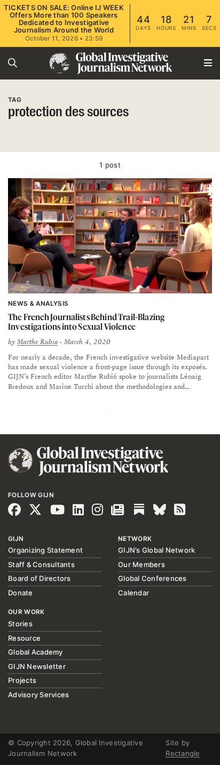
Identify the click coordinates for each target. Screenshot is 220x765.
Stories (20, 623)
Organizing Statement (45, 550)
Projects (22, 680)
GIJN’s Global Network (156, 550)
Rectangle (183, 753)
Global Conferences (152, 578)
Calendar (133, 592)
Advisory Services (38, 694)
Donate (20, 592)
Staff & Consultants (41, 564)
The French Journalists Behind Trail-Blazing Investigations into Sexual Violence (86, 322)
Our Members (141, 564)
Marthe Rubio (37, 342)
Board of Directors (39, 578)
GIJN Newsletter (37, 666)
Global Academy (35, 652)
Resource (24, 638)
